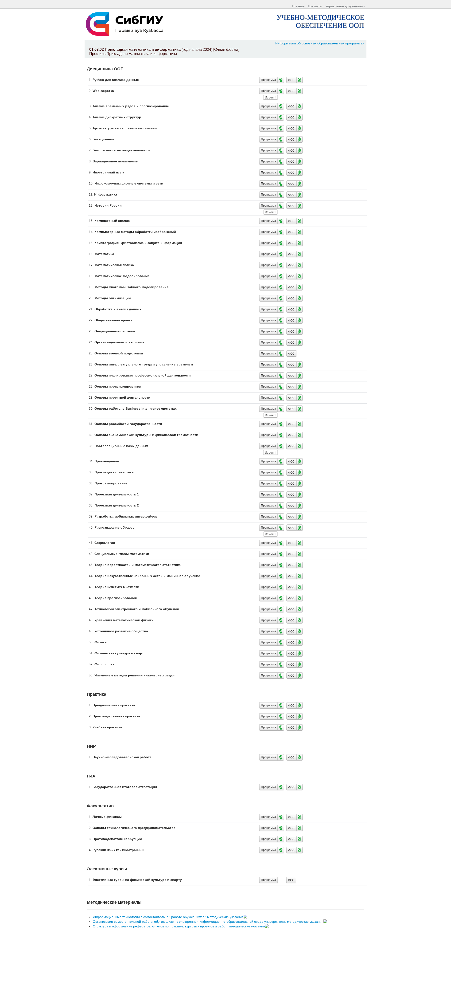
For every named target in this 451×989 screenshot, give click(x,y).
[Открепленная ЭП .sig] (246, 917)
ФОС (291, 80)
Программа (268, 80)
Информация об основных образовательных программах (319, 43)
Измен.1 (270, 97)
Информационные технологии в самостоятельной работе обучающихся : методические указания (169, 917)
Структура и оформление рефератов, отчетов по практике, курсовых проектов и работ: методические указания (179, 926)
